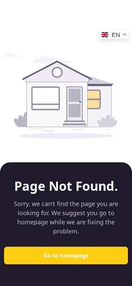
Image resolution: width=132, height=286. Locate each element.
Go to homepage (66, 255)
